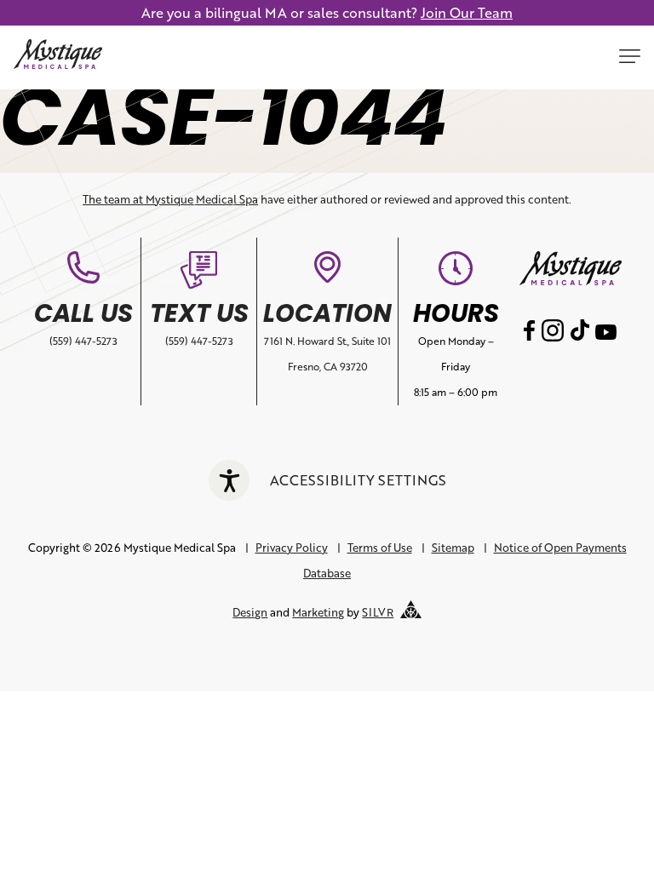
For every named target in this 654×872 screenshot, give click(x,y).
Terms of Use (379, 547)
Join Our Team (467, 12)
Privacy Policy (291, 547)
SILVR (377, 612)
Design (249, 612)
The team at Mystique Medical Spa (170, 199)
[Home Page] (58, 57)
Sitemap (453, 547)
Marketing (318, 612)
